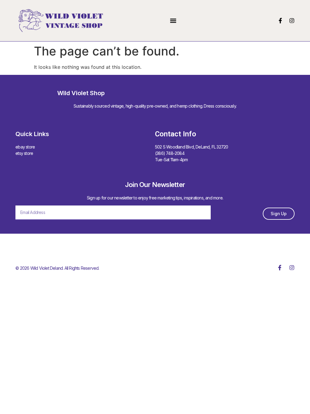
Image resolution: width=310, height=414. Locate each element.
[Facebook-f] (280, 20)
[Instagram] (292, 20)
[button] (173, 20)
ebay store (25, 146)
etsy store (24, 153)
